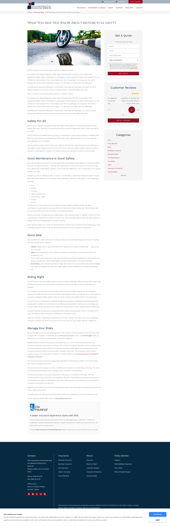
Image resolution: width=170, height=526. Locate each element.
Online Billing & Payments (123, 464)
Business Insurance (65, 464)
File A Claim (118, 468)
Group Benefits (63, 476)
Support (119, 8)
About (110, 8)
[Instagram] (40, 494)
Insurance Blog (38, 12)
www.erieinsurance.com (63, 398)
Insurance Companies (93, 472)
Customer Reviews (92, 468)
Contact (139, 8)
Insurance (81, 8)
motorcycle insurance (66, 335)
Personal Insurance (65, 460)
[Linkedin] (44, 494)
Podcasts (129, 8)
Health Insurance (64, 472)
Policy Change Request (122, 472)
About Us (89, 460)
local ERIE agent (86, 335)
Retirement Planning (97, 8)
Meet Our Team (91, 464)
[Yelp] (36, 494)
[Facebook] (32, 494)
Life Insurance (63, 468)
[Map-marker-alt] (28, 494)
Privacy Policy (133, 68)
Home (29, 12)
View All (123, 175)
